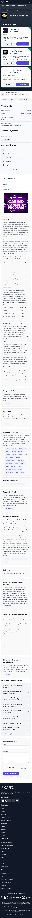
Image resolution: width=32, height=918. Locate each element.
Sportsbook (4, 854)
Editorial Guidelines (6, 820)
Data (4, 182)
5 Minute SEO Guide (6, 882)
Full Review (23, 44)
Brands (5, 187)
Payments (6, 189)
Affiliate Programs (10, 5)
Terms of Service (14, 911)
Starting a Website (6, 888)
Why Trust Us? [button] (23, 99)
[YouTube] (17, 800)
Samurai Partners (15, 51)
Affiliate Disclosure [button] (8, 99)
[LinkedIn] (2, 800)
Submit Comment (11, 773)
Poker (25, 559)
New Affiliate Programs (7, 845)
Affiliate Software (5, 866)
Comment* (6, 751)
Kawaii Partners (14, 29)
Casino (7, 559)
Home (2, 5)
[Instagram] (6, 800)
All (6, 562)
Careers (3, 826)
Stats (2, 876)
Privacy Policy (4, 823)
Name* (5, 744)
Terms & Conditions (6, 817)
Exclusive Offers (5, 848)
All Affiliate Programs (6, 842)
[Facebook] (13, 800)
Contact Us (4, 832)
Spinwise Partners (15, 70)
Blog (2, 808)
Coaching (3, 873)
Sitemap (3, 835)
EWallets (3, 885)
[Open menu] (30, 2)
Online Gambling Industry (7, 879)
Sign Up (8, 44)
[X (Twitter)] (9, 800)
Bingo (2, 860)
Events (3, 811)
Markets (5, 184)
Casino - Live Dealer (16, 559)
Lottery (3, 863)
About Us (3, 814)
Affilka (29, 110)
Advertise (3, 829)
